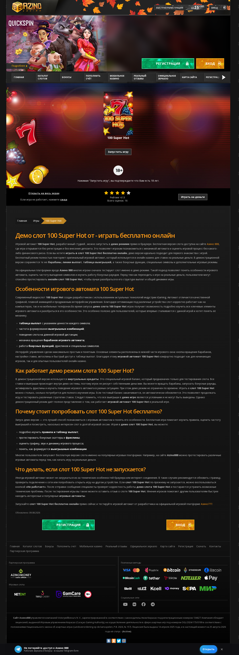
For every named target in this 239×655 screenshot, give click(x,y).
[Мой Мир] (124, 641)
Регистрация (168, 63)
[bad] (106, 193)
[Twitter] (119, 641)
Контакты (215, 546)
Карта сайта (189, 77)
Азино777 (206, 504)
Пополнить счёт (93, 77)
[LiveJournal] (129, 641)
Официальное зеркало (167, 77)
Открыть (209, 649)
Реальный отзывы (140, 77)
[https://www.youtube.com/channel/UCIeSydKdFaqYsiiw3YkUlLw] (125, 604)
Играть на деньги (193, 197)
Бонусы (66, 77)
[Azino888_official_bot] (152, 604)
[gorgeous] (129, 193)
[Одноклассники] (114, 641)
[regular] (117, 193)
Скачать (201, 546)
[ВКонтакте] (109, 641)
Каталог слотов (43, 77)
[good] (123, 193)
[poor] (112, 193)
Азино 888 (213, 244)
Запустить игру (118, 151)
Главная (19, 77)
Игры (36, 220)
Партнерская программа (24, 551)
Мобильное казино (117, 77)
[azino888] (134, 604)
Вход (210, 63)
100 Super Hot (53, 220)
